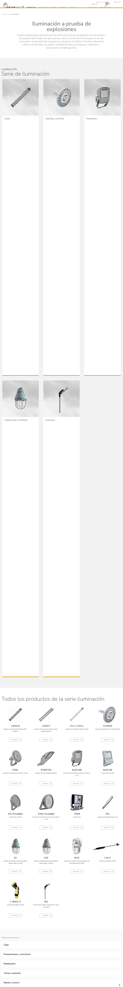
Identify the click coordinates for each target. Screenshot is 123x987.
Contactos (92, 7)
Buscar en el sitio (103, 2)
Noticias (72, 7)
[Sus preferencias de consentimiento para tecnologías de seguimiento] (119, 985)
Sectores (52, 7)
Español (118, 2)
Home (3, 14)
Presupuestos (105, 7)
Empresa (62, 7)
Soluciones (43, 7)
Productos (31, 7)
